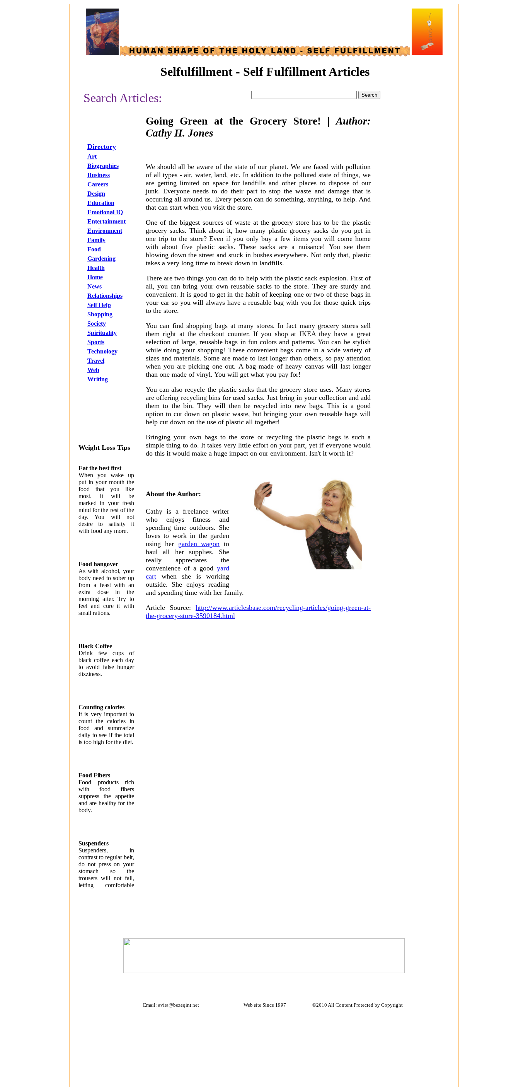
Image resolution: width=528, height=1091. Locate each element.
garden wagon (199, 544)
